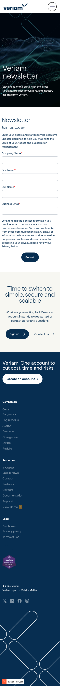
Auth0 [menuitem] (6, 425)
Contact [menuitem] (7, 478)
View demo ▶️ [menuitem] (12, 507)
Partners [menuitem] (8, 484)
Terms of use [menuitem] (10, 536)
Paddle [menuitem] (7, 448)
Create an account (21, 379)
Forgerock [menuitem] (9, 414)
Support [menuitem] (7, 501)
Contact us (41, 334)
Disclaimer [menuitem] (9, 526)
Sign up (14, 334)
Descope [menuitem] (8, 431)
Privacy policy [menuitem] (11, 531)
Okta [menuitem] (5, 409)
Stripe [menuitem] (6, 442)
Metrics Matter (29, 590)
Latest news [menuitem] (10, 472)
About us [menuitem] (8, 467)
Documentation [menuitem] (12, 495)
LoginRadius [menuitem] (10, 419)
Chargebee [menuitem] (10, 437)
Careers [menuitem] (7, 489)
